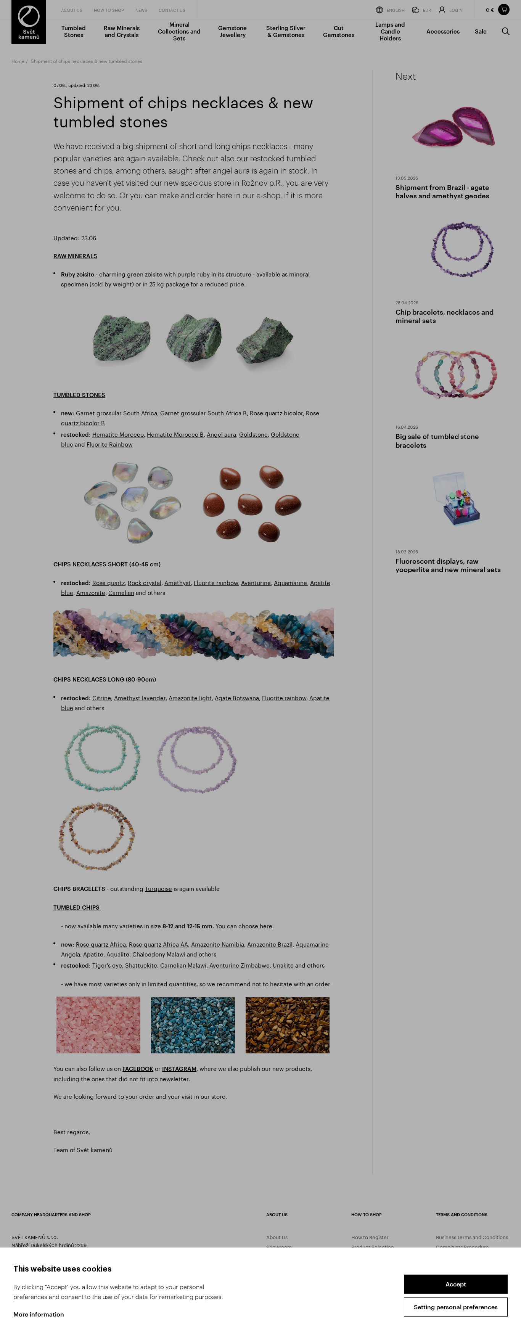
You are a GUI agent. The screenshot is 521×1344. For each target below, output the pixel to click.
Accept (455, 1284)
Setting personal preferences (456, 1306)
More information (38, 1314)
